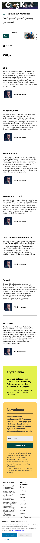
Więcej (22, 510)
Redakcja (23, 491)
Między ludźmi (10, 110)
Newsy (5, 18)
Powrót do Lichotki (13, 196)
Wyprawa (8, 323)
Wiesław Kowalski (20, 94)
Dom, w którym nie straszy (17, 237)
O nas (22, 487)
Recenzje (12, 18)
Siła (5, 67)
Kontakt (22, 494)
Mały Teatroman (8, 22)
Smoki (6, 280)
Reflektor (29, 18)
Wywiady (20, 18)
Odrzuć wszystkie (25, 535)
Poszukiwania (10, 153)
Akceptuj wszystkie (9, 535)
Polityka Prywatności (18, 530)
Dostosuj (6, 539)
